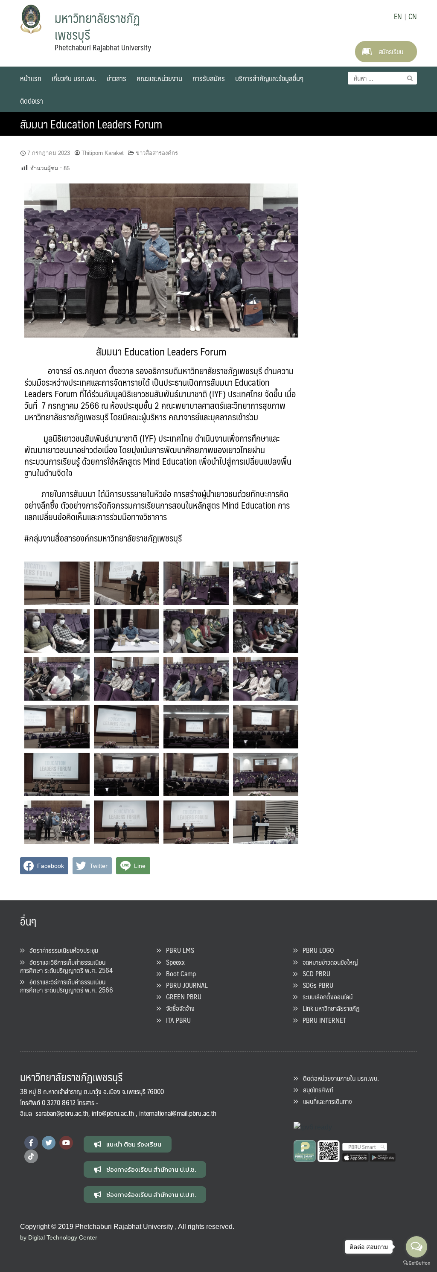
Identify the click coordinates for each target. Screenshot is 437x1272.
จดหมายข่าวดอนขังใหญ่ (327, 962)
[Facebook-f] (31, 1143)
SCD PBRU (313, 973)
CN (412, 16)
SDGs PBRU (315, 985)
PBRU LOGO (315, 950)
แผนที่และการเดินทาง (325, 1101)
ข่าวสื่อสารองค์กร (157, 153)
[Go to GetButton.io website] (416, 1263)
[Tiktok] (31, 1156)
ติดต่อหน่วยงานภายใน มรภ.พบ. (338, 1078)
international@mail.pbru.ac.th (177, 1113)
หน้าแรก (30, 78)
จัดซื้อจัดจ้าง (178, 1008)
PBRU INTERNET (321, 1020)
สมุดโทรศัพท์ (315, 1089)
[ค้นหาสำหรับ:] (382, 78)
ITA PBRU (176, 1020)
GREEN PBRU (181, 996)
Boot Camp (178, 973)
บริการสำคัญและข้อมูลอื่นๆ (269, 78)
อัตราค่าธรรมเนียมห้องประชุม (61, 950)
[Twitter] (48, 1143)
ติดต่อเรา (31, 101)
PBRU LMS (177, 950)
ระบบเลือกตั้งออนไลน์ (325, 996)
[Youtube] (66, 1143)
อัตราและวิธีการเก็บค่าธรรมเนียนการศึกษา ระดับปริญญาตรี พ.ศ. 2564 (66, 966)
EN (398, 16)
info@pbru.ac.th (113, 1113)
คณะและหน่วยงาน (159, 78)
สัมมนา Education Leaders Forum (91, 123)
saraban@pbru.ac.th (61, 1113)
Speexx (173, 962)
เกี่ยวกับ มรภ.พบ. (74, 78)
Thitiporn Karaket (103, 153)
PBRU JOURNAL (184, 985)
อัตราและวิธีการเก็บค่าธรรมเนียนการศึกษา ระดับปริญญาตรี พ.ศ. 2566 (66, 985)
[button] (128, 1144)
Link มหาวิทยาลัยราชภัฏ (328, 1008)
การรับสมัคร (208, 78)
